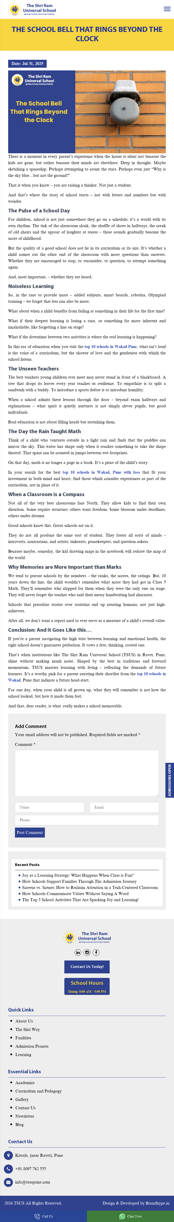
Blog (19, 1124)
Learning (23, 1054)
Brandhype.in (157, 1203)
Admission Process (31, 1046)
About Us (24, 1021)
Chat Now (134, 1216)
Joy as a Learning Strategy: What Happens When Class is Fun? (77, 875)
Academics (24, 1082)
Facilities (23, 1038)
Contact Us (25, 1108)
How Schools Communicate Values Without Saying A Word (75, 893)
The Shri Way (27, 1029)
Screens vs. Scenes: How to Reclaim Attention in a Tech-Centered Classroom (90, 887)
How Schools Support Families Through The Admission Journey (79, 881)
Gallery (22, 1099)
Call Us (47, 1216)
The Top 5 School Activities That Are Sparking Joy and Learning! (80, 900)
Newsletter (24, 1116)
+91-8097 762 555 (30, 1169)
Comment (25, 744)
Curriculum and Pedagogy (38, 1091)
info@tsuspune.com (32, 1182)
